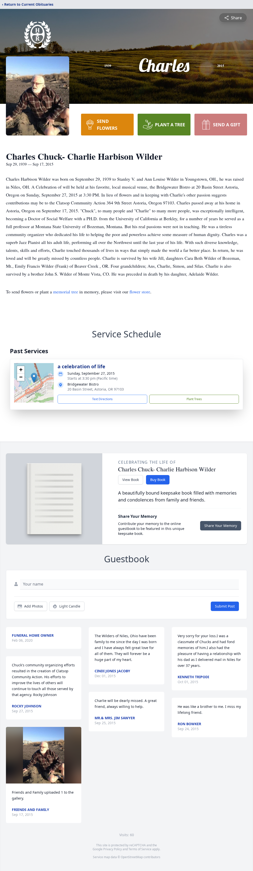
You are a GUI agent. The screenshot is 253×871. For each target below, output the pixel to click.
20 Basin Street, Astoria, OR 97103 (95, 389)
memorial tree (65, 292)
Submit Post (225, 606)
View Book (130, 479)
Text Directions (102, 399)
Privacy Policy (112, 849)
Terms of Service (139, 849)
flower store (139, 292)
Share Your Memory (220, 525)
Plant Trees (194, 399)
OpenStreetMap (132, 857)
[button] (34, 378)
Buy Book (157, 479)
